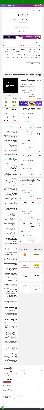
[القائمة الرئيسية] (3, 5)
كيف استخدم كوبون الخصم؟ (20, 389)
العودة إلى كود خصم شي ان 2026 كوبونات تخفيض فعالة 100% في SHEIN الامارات (22, 33)
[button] (2, 1)
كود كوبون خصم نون (22, 395)
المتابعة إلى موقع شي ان (22, 31)
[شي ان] (22, 15)
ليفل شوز (24, 269)
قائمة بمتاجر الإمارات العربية (21, 370)
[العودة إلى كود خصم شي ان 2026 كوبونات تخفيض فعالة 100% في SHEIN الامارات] (4, 11)
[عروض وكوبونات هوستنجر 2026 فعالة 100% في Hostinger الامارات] (36, 275)
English (15, 5)
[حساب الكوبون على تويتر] (7, 373)
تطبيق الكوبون (9, 379)
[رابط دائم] (34, 94)
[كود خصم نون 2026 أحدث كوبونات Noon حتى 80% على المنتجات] (36, 265)
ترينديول (25, 290)
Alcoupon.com (11, 159)
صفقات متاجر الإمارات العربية (20, 373)
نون (36, 269)
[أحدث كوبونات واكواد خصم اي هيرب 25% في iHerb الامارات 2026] (36, 254)
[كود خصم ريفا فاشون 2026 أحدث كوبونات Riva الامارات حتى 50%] (6, 116)
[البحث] (6, 5)
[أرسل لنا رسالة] (2, 407)
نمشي (24, 279)
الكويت (41, 377)
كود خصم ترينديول (22, 392)
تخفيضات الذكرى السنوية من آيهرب (31, 1)
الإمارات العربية (39, 373)
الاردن (41, 392)
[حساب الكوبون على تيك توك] (8, 375)
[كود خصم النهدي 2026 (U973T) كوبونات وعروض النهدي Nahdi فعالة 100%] (14, 116)
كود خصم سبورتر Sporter (21, 401)
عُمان (41, 383)
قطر (41, 386)
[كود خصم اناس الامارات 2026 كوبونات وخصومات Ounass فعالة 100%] (36, 286)
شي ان (31, 10)
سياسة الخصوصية (22, 386)
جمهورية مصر (39, 389)
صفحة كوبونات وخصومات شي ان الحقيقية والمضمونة (9, 212)
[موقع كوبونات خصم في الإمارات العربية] (39, 10)
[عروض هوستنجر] (30, 103)
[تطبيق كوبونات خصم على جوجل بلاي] (5, 385)
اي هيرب (36, 258)
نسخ (16, 26)
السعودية (40, 370)
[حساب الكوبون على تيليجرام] (5, 375)
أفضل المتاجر (14, 98)
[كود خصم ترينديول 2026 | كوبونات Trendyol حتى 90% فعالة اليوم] (25, 286)
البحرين (41, 380)
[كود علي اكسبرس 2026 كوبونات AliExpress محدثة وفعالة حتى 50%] (14, 120)
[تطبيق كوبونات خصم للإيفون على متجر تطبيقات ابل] (3, 385)
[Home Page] (38, 5)
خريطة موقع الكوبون (22, 380)
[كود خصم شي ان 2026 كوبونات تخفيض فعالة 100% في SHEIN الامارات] (6, 120)
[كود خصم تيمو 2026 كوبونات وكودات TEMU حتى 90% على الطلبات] (25, 254)
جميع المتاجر (36, 10)
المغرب (40, 395)
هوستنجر (36, 280)
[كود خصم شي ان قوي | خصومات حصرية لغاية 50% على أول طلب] (10, 85)
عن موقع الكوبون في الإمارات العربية (19, 383)
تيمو (24, 258)
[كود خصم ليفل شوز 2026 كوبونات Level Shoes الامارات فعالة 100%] (25, 265)
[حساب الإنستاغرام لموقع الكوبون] (10, 373)
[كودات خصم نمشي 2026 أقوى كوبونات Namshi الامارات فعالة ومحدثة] (25, 275)
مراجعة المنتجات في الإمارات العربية (19, 398)
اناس (36, 291)
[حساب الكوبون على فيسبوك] (4, 373)
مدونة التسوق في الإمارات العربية (20, 377)
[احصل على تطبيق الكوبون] (22, 37)
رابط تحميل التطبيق (7, 382)
